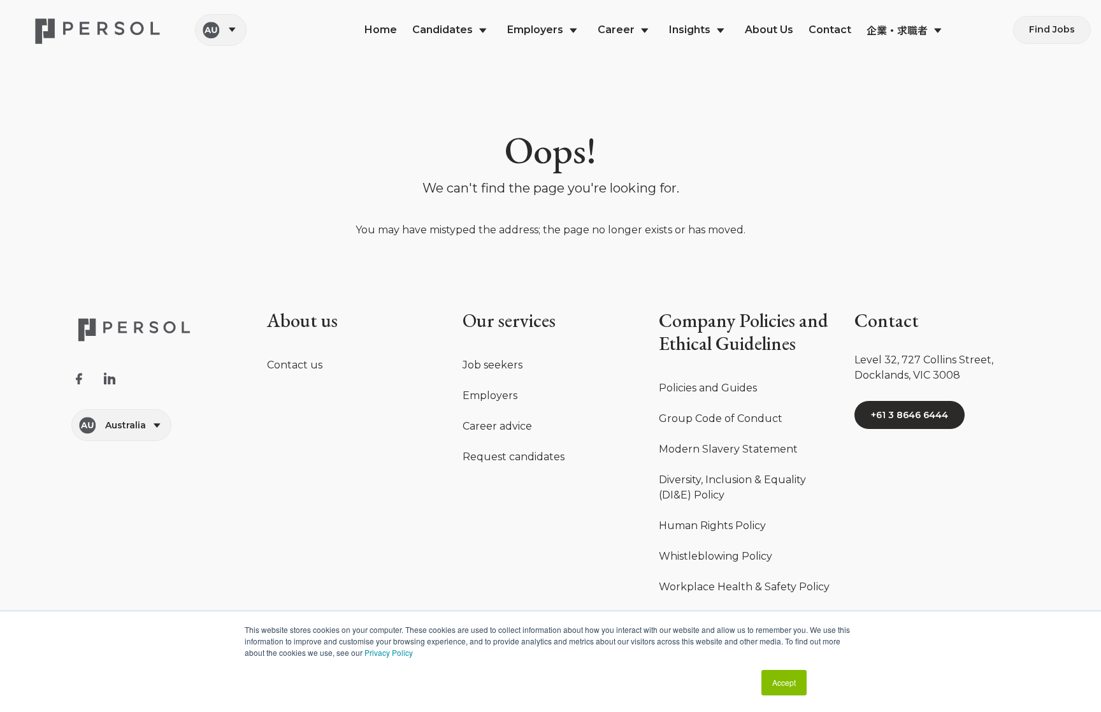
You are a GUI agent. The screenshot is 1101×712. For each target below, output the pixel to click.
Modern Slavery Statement (728, 449)
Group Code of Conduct (720, 418)
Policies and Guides (708, 388)
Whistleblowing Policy (715, 556)
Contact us (294, 365)
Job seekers (492, 365)
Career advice (497, 426)
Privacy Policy (388, 652)
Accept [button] (784, 682)
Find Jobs (1052, 29)
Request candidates (514, 457)
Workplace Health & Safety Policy (744, 587)
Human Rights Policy (712, 525)
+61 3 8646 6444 (909, 415)
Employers (490, 395)
